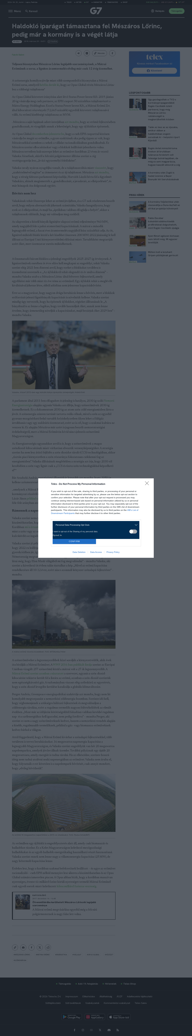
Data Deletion (79, 552)
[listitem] (95, 525)
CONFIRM (74, 541)
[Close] (148, 484)
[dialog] (96, 518)
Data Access (96, 552)
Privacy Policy (113, 552)
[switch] (133, 532)
